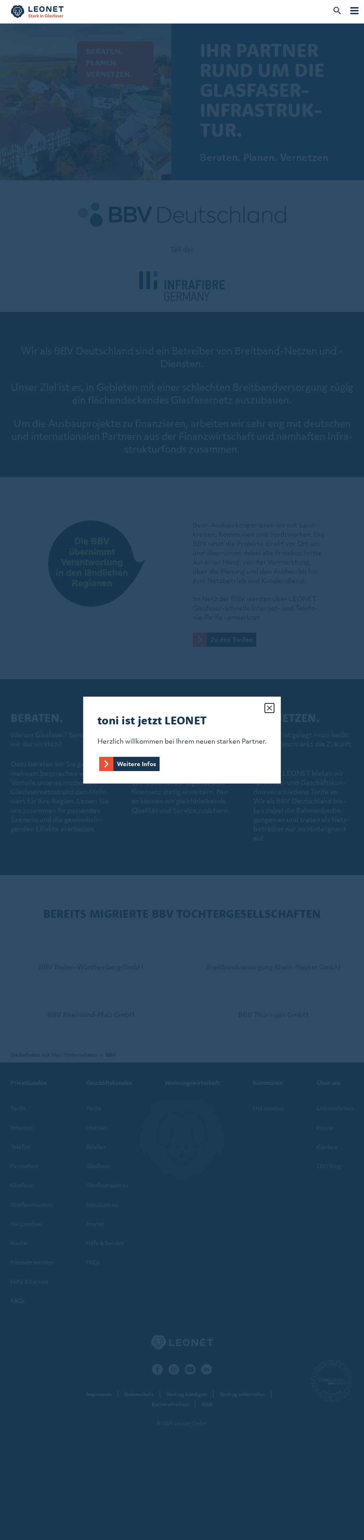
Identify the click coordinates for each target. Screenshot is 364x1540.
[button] (269, 708)
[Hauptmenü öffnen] (354, 10)
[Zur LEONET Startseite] (37, 12)
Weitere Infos (136, 764)
